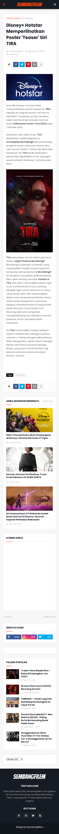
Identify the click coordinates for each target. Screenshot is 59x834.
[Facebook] (16, 64)
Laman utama (13, 18)
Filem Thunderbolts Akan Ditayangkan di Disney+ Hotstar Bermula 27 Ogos (28, 437)
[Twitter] (22, 64)
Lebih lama (49, 616)
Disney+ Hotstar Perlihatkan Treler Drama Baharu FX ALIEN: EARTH (26, 476)
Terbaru (8, 616)
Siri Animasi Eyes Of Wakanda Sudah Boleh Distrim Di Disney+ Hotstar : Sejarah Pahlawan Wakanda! (27, 516)
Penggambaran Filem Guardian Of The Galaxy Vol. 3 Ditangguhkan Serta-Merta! (36, 737)
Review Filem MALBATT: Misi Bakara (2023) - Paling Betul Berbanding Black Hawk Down (36, 719)
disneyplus (27, 18)
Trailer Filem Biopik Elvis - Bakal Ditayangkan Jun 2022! (35, 673)
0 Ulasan (13, 54)
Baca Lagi (48, 401)
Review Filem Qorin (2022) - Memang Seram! (36, 688)
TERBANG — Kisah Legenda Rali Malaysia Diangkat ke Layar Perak (36, 701)
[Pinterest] (28, 64)
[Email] (34, 64)
